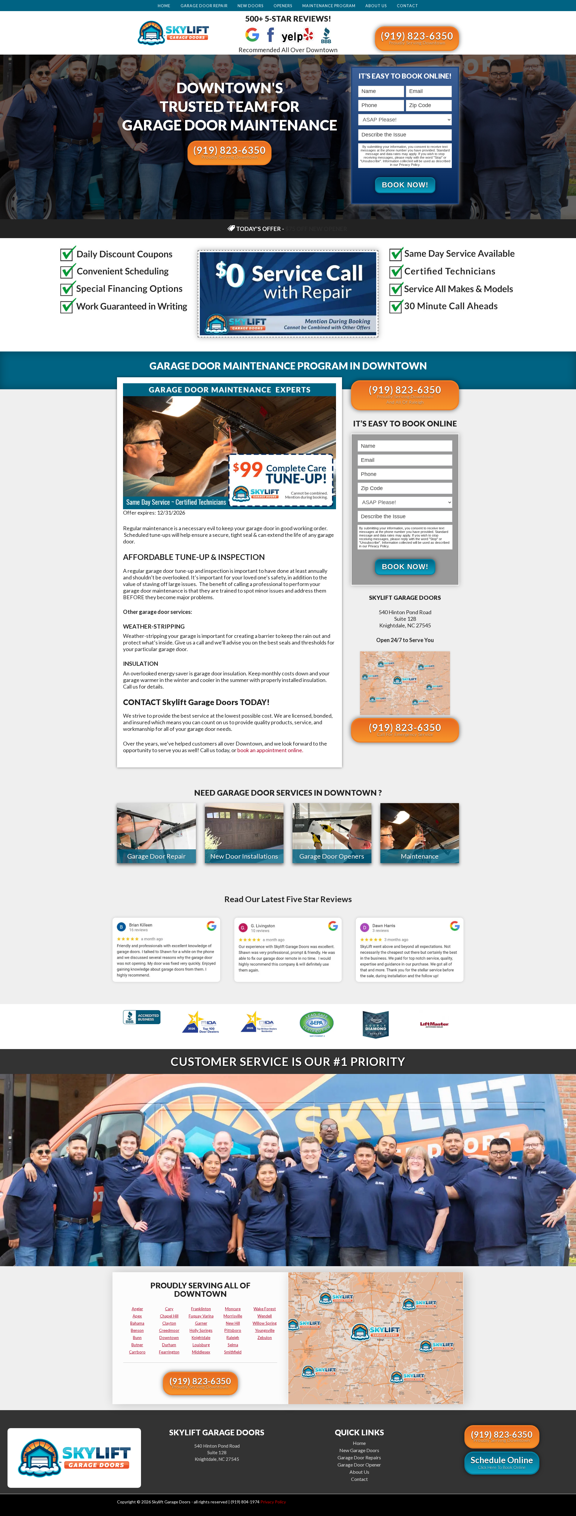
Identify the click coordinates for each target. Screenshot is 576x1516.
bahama (137, 1323)
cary (169, 1308)
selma (233, 1344)
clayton (169, 1323)
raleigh (232, 1337)
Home (164, 5)
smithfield (233, 1352)
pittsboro (232, 1330)
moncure (233, 1308)
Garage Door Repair (204, 5)
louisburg (201, 1344)
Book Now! (405, 185)
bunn (137, 1337)
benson (137, 1330)
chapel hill (169, 1316)
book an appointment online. (270, 750)
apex (137, 1316)
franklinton (201, 1308)
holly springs (201, 1330)
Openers (283, 5)
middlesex (201, 1352)
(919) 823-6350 (417, 37)
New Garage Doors (359, 1450)
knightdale (201, 1337)
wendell (264, 1316)
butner (137, 1344)
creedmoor (169, 1330)
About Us (376, 5)
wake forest (265, 1308)
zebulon (264, 1337)
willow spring (265, 1323)
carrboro (137, 1352)
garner (201, 1323)
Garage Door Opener (359, 1464)
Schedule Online (502, 1462)
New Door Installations (244, 856)
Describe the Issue (360, 128)
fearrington (169, 1352)
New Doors (250, 5)
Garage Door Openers (331, 856)
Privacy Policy (273, 1501)
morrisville (233, 1316)
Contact (407, 5)
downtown (169, 1337)
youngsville (264, 1330)
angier (137, 1308)
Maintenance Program (329, 5)
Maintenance (420, 856)
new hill (233, 1323)
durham (169, 1344)
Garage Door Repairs (359, 1457)
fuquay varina (201, 1316)
